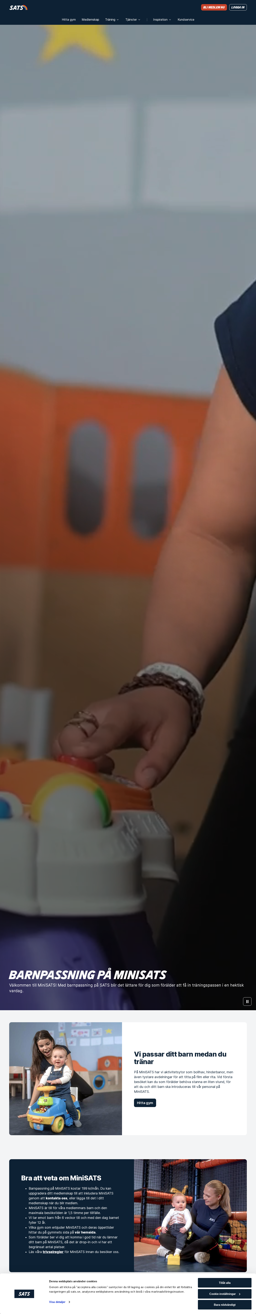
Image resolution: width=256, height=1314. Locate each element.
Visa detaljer (57, 1301)
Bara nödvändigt (225, 1304)
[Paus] (247, 1001)
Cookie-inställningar (222, 1293)
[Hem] (18, 7)
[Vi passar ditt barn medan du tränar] (65, 1078)
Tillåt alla (225, 1282)
